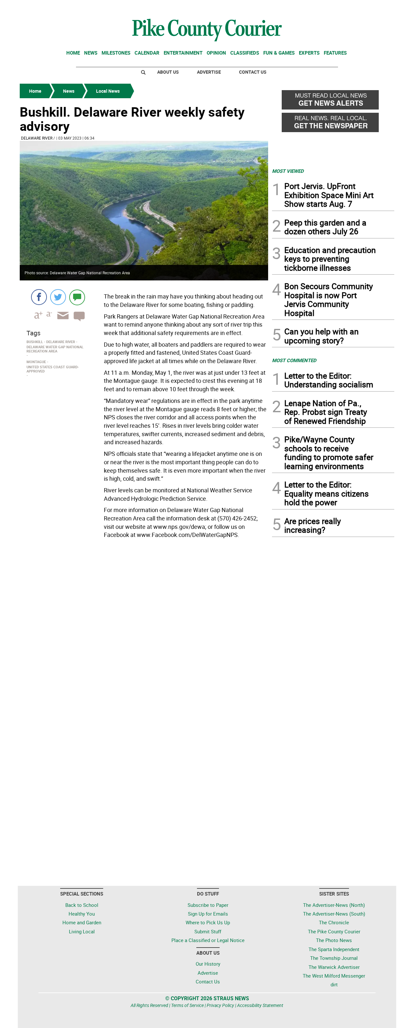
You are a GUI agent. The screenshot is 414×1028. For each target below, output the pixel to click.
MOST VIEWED (288, 171)
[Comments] (77, 297)
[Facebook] (39, 297)
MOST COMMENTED (294, 360)
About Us (168, 72)
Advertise (209, 72)
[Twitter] (58, 297)
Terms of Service (187, 1005)
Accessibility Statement (260, 1005)
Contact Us (253, 72)
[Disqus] (144, 629)
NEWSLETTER (342, 7)
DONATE (378, 7)
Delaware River (36, 138)
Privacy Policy (220, 1005)
